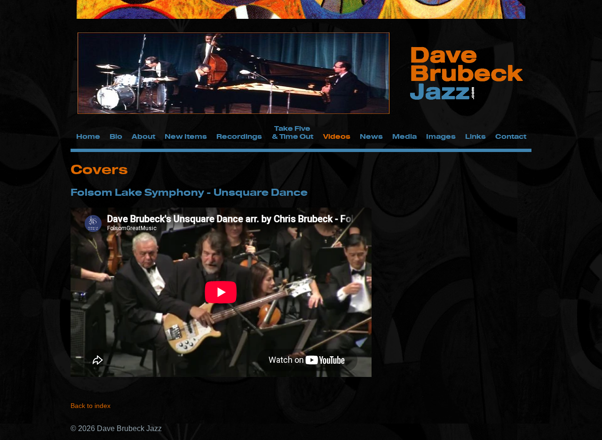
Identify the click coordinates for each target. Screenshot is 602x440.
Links (475, 136)
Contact (510, 136)
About (143, 136)
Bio (116, 136)
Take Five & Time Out (292, 132)
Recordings (239, 136)
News (371, 136)
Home (88, 136)
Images (441, 136)
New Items (186, 136)
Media (404, 136)
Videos (336, 136)
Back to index (91, 405)
